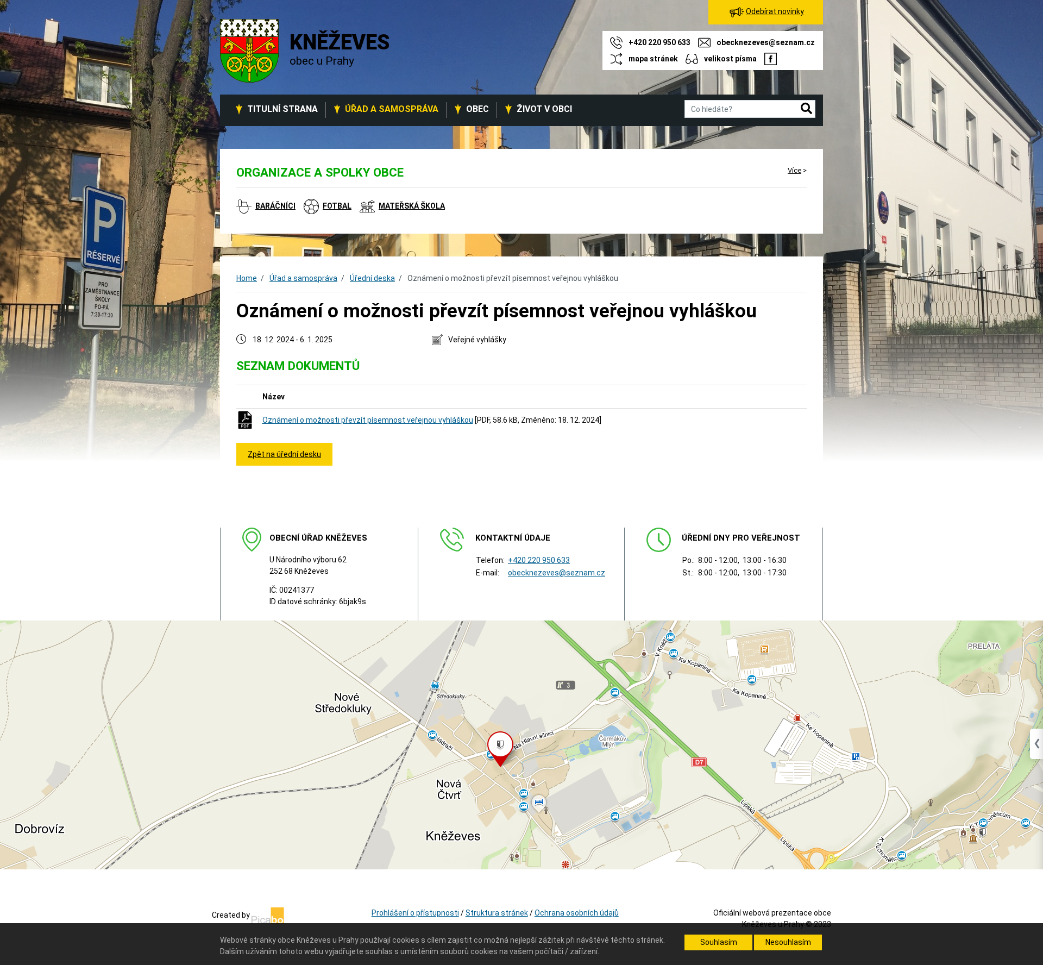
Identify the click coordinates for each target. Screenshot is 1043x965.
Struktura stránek (497, 912)
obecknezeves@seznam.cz (556, 572)
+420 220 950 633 (539, 560)
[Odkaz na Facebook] (770, 58)
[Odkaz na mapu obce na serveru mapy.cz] (521, 744)
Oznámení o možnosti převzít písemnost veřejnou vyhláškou (367, 420)
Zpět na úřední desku (284, 454)
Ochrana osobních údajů (577, 912)
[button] (806, 109)
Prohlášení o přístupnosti (415, 912)
